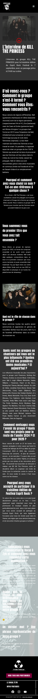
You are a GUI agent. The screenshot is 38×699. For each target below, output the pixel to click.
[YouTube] (25, 691)
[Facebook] (13, 691)
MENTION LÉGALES (27, 697)
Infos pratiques (13, 686)
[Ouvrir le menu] (33, 6)
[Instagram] (19, 691)
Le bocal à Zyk (12, 682)
